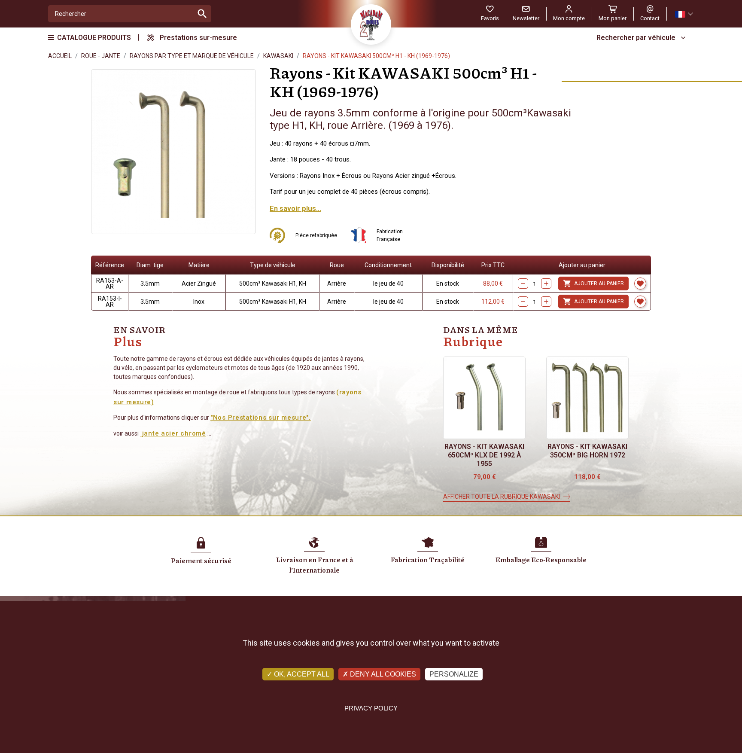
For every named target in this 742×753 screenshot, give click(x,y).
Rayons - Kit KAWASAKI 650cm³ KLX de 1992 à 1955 (484, 455)
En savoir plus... (295, 208)
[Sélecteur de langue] (683, 14)
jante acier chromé (173, 433)
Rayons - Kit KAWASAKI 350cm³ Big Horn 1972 (587, 450)
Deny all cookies (382, 674)
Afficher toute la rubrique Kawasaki (501, 496)
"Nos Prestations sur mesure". (260, 417)
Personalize (453, 674)
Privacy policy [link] (371, 708)
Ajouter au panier (593, 283)
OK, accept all (300, 674)
